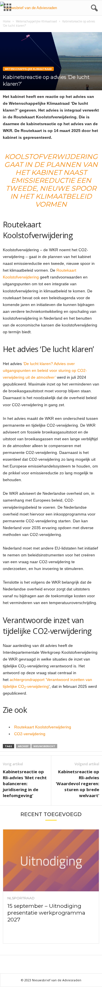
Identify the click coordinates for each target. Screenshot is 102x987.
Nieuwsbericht (44, 746)
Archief (23, 746)
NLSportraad (21, 898)
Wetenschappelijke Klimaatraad (36, 21)
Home (6, 21)
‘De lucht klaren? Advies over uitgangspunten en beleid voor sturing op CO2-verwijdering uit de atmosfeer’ (45, 370)
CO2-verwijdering (29, 734)
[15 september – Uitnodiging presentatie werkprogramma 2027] (51, 860)
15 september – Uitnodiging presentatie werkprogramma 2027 (46, 913)
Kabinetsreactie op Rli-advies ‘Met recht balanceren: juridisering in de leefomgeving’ (25, 783)
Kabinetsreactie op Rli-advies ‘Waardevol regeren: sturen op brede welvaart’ (77, 783)
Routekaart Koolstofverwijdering (42, 727)
